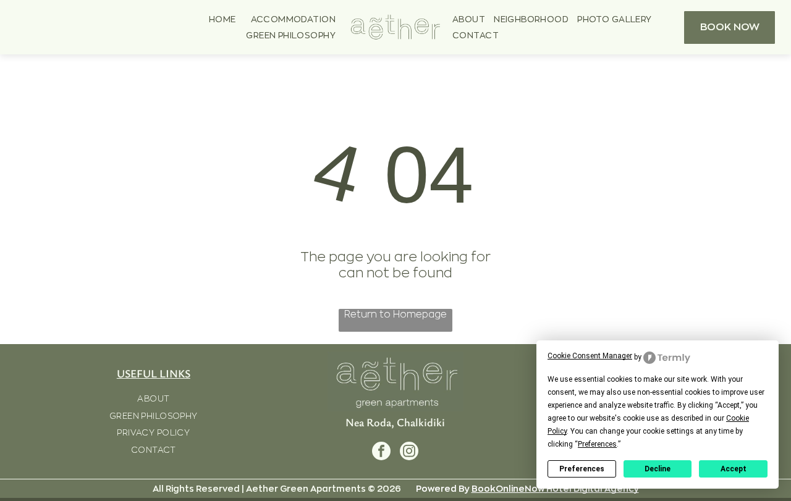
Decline (657, 469)
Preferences (581, 469)
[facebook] (381, 452)
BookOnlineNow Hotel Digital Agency (555, 488)
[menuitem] (222, 19)
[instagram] (409, 452)
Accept (734, 469)
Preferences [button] (597, 444)
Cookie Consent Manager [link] (590, 356)
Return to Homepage (395, 314)
